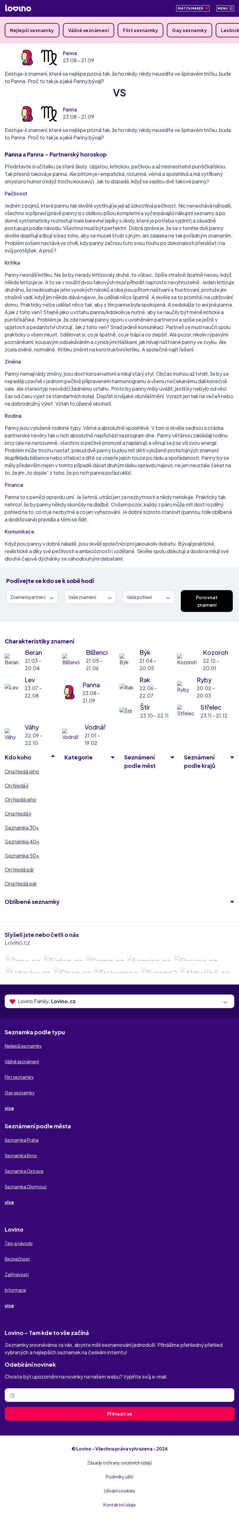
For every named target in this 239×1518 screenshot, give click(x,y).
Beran (33, 652)
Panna (70, 53)
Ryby (204, 680)
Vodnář (95, 727)
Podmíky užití (119, 1476)
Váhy (32, 727)
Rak (144, 680)
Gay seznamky (189, 30)
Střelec (211, 707)
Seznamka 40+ (22, 841)
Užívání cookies (119, 1490)
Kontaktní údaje (119, 1504)
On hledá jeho (20, 799)
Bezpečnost (17, 1259)
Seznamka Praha (22, 1140)
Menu (223, 8)
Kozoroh (215, 652)
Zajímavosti (17, 1274)
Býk (145, 652)
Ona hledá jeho (22, 771)
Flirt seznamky (140, 30)
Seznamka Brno (21, 1155)
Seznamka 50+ (22, 855)
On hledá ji (16, 785)
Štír (145, 707)
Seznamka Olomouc (26, 1186)
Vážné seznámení (88, 30)
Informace (15, 1290)
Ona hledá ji (18, 813)
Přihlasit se (119, 1414)
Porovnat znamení (207, 601)
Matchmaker (191, 8)
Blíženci (97, 652)
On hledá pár (19, 869)
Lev (30, 680)
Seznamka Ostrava (24, 1171)
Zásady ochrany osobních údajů (119, 1462)
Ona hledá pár (21, 883)
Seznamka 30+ (22, 827)
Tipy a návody (19, 1243)
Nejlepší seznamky (32, 30)
